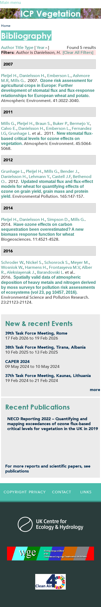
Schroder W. (12, 262)
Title (19, 47)
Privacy (37, 492)
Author (7, 47)
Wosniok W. (12, 267)
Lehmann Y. (39, 176)
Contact (61, 492)
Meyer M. (80, 262)
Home (5, 25)
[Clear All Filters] (78, 52)
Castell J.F (61, 176)
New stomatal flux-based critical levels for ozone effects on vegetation (47, 138)
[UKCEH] (50, 524)
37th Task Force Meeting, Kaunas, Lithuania (48, 375)
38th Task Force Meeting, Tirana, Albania (45, 347)
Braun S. (43, 123)
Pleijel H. (9, 75)
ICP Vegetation (50, 13)
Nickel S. (34, 262)
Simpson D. (58, 219)
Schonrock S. (56, 262)
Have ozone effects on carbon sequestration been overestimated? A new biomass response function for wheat (42, 229)
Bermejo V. (80, 123)
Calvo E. (8, 128)
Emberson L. (59, 75)
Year (41, 47)
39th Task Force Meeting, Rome (36, 333)
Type (29, 47)
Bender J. (69, 171)
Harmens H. (36, 267)
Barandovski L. (50, 272)
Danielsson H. (32, 75)
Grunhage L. (19, 133)
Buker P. (60, 123)
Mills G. (18, 80)
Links (86, 492)
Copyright (14, 492)
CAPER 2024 (17, 361)
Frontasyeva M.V (64, 267)
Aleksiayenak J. (21, 272)
